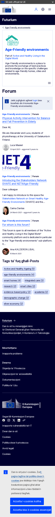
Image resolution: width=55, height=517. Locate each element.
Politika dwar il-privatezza (15, 442)
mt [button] (43, 9)
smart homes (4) (12, 280)
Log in (36, 9)
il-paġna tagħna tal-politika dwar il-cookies (27, 476)
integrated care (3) (34, 280)
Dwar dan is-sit (9, 431)
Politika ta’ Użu (9, 385)
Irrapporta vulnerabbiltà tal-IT (17, 425)
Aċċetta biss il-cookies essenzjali (32, 509)
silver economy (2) (13, 303)
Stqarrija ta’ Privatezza (13, 368)
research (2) (10, 286)
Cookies (6, 437)
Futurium (9, 20)
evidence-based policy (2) (17, 292)
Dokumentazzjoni (11, 379)
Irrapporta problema (12, 353)
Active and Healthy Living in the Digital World (25, 57)
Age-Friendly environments (17, 27)
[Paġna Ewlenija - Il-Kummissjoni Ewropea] (9, 9)
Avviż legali (8, 448)
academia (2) (41, 292)
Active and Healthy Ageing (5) (19, 268)
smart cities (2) (27, 286)
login (35, 100)
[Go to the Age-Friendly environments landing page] (12, 46)
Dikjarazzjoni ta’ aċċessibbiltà (17, 374)
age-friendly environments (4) (19, 274)
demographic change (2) (16, 297)
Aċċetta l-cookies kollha (27, 501)
